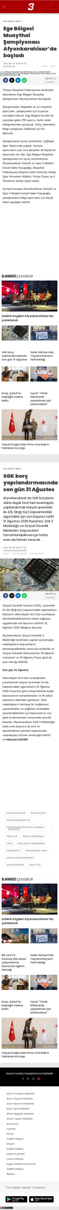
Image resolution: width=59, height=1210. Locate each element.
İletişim (11, 1143)
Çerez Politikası (15, 1159)
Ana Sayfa (12, 1123)
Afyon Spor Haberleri (18, 1108)
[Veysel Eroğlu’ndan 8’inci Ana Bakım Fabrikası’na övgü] (29, 424)
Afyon (45, 66)
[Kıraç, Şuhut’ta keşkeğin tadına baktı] (15, 377)
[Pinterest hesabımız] (38, 1079)
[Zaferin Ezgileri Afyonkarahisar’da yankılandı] (29, 296)
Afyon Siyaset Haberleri (20, 1098)
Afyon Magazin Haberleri (20, 1113)
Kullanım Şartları (16, 1154)
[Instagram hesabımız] (33, 1079)
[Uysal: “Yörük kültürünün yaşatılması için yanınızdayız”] (43, 377)
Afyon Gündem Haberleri (21, 1093)
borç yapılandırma (34, 836)
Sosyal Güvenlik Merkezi (20, 857)
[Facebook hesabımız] (23, 1079)
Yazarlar (11, 1128)
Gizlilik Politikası (15, 1138)
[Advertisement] (29, 240)
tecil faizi (35, 864)
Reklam (11, 1174)
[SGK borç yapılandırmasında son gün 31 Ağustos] (15, 336)
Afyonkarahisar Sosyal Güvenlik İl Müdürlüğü (26, 828)
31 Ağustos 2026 (16, 813)
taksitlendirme (16, 864)
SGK (10, 843)
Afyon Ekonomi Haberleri (20, 1103)
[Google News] (50, 82)
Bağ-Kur (12, 836)
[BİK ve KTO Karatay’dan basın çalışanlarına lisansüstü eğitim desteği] (15, 939)
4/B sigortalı (39, 813)
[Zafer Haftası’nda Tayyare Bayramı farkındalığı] (43, 336)
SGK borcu (14, 850)
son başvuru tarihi (37, 850)
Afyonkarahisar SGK (19, 820)
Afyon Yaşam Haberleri (20, 1118)
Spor (53, 66)
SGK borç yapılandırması (32, 843)
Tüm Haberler (19, 553)
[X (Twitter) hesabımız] (27, 1079)
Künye (10, 1133)
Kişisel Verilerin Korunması (21, 1164)
